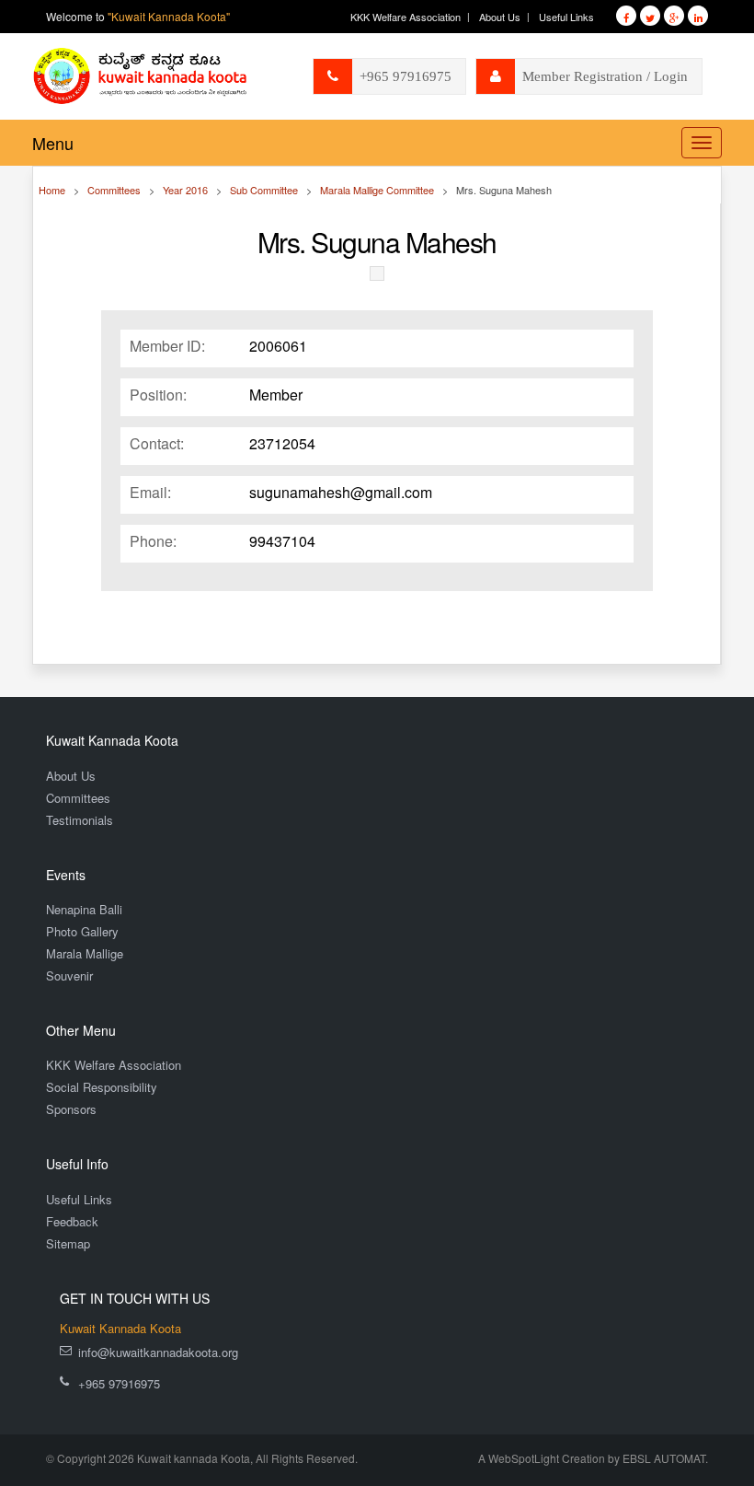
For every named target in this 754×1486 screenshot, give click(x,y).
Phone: (153, 541)
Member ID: (167, 346)
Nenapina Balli (84, 909)
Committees (78, 798)
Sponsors (71, 1109)
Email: (150, 492)
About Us (499, 16)
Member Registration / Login (605, 76)
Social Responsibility (101, 1087)
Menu (53, 143)
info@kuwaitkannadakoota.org (158, 1352)
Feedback (72, 1221)
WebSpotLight (523, 1458)
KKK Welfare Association (405, 16)
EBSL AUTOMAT (664, 1458)
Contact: (157, 443)
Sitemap (68, 1243)
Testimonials (79, 820)
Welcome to (138, 16)
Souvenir (69, 975)
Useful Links (566, 16)
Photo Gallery (82, 931)
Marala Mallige (84, 953)
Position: (158, 395)
